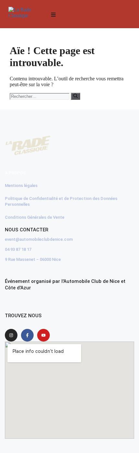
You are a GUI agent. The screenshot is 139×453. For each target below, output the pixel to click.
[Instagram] (11, 335)
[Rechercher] (75, 96)
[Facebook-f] (27, 335)
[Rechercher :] (40, 96)
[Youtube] (43, 335)
